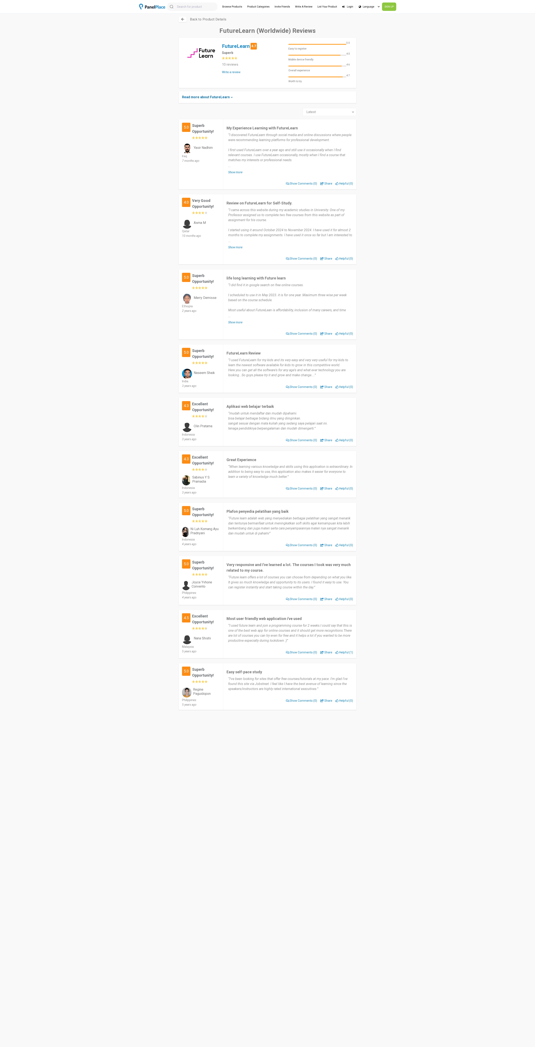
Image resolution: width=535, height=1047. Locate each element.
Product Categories (258, 6)
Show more (235, 172)
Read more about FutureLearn (206, 97)
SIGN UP (389, 6)
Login (349, 6)
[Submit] (172, 7)
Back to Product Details (208, 19)
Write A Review (303, 6)
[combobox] (192, 7)
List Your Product (327, 6)
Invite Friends (282, 6)
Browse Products (232, 6)
